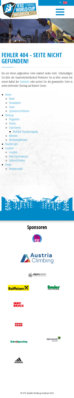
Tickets (12, 123)
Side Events (14, 127)
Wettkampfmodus (18, 140)
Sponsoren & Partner (19, 111)
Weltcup (9, 115)
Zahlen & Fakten (17, 160)
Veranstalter (15, 103)
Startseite (24, 82)
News (11, 98)
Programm (14, 119)
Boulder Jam (11, 144)
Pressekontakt (16, 169)
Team (12, 107)
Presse (8, 164)
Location (9, 148)
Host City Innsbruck (18, 156)
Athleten (13, 136)
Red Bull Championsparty (25, 131)
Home (8, 94)
